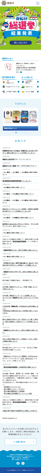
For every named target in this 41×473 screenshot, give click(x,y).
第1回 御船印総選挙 (19, 402)
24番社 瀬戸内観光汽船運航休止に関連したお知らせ (19, 411)
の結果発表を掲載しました (19, 367)
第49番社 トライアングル (12, 387)
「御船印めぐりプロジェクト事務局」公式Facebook (20, 356)
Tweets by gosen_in (9, 418)
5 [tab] (25, 133)
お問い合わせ (20, 442)
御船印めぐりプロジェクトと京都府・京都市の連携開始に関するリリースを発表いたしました (20, 210)
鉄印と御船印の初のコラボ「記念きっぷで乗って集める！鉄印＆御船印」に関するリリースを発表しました (20, 320)
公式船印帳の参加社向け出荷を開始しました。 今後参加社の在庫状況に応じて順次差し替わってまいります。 (20, 309)
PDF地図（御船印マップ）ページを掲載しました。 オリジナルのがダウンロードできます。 (20, 297)
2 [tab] (16, 133)
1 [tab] (13, 133)
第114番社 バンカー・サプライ (14, 389)
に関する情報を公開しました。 (20, 250)
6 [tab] (28, 133)
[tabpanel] (20, 119)
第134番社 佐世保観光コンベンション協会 (18, 393)
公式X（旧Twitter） (27, 358)
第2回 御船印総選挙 (19, 241)
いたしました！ (17, 181)
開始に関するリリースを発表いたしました (20, 152)
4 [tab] (22, 133)
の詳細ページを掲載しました (20, 264)
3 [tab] (19, 133)
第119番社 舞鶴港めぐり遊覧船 (14, 391)
